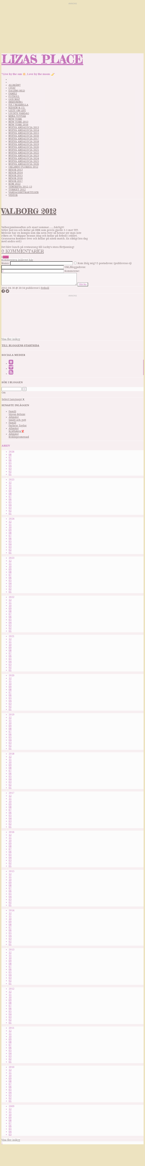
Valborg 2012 (28, 211)
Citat (12, 87)
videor (13, 195)
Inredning (15, 102)
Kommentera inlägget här (17, 259)
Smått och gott (17, 419)
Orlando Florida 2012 (23, 166)
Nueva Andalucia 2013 (23, 127)
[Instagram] (11, 368)
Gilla (6, 257)
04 (10, 465)
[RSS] (11, 373)
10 (10, 488)
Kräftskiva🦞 (16, 431)
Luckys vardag (18, 113)
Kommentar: (72, 271)
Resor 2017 (15, 181)
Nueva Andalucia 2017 (23, 138)
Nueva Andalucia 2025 (23, 161)
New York (15, 118)
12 (10, 482)
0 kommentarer (22, 251)
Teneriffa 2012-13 (20, 186)
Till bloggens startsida (20, 345)
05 (10, 463)
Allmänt (14, 85)
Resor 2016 (15, 178)
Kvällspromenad (19, 436)
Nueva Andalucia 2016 (23, 135)
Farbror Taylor (18, 425)
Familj (12, 93)
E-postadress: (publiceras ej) (114, 263)
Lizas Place (42, 59)
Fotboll (13, 96)
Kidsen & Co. (16, 107)
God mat (14, 99)
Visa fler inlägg (10, 339)
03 (10, 468)
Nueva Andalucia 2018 (23, 141)
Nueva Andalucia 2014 (23, 130)
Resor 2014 (15, 172)
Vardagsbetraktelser (23, 192)
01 (10, 474)
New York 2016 (18, 124)
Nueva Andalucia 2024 (23, 158)
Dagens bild (16, 90)
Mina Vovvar (17, 116)
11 (10, 485)
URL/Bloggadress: (75, 267)
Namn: (5, 263)
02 (10, 471)
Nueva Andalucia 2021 (23, 150)
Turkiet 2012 (17, 189)
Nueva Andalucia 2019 (23, 144)
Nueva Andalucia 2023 (23, 155)
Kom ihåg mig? (87, 263)
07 (10, 457)
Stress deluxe (17, 414)
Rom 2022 (14, 183)
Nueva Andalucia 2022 (23, 152)
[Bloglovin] (11, 363)
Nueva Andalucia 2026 (23, 164)
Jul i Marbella (18, 104)
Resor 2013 (15, 169)
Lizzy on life (17, 110)
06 (10, 460)
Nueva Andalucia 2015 (23, 133)
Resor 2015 (15, 175)
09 (10, 490)
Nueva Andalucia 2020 (23, 147)
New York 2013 (18, 121)
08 (10, 454)
